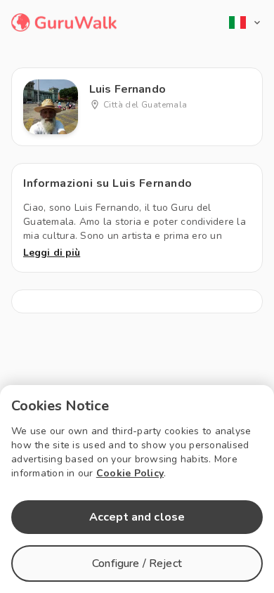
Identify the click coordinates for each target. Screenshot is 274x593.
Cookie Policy (130, 473)
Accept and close (137, 517)
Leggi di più (51, 252)
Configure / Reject (137, 563)
